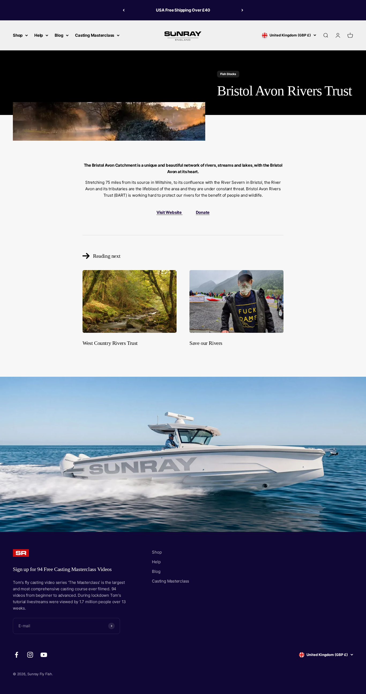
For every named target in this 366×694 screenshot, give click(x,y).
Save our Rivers (205, 343)
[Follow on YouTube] (43, 654)
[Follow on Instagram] (30, 654)
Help (38, 35)
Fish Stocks (228, 74)
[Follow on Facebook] (16, 654)
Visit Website (169, 212)
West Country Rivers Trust (110, 343)
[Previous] (124, 10)
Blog (59, 35)
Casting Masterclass (94, 35)
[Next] (242, 10)
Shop (18, 35)
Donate (203, 212)
